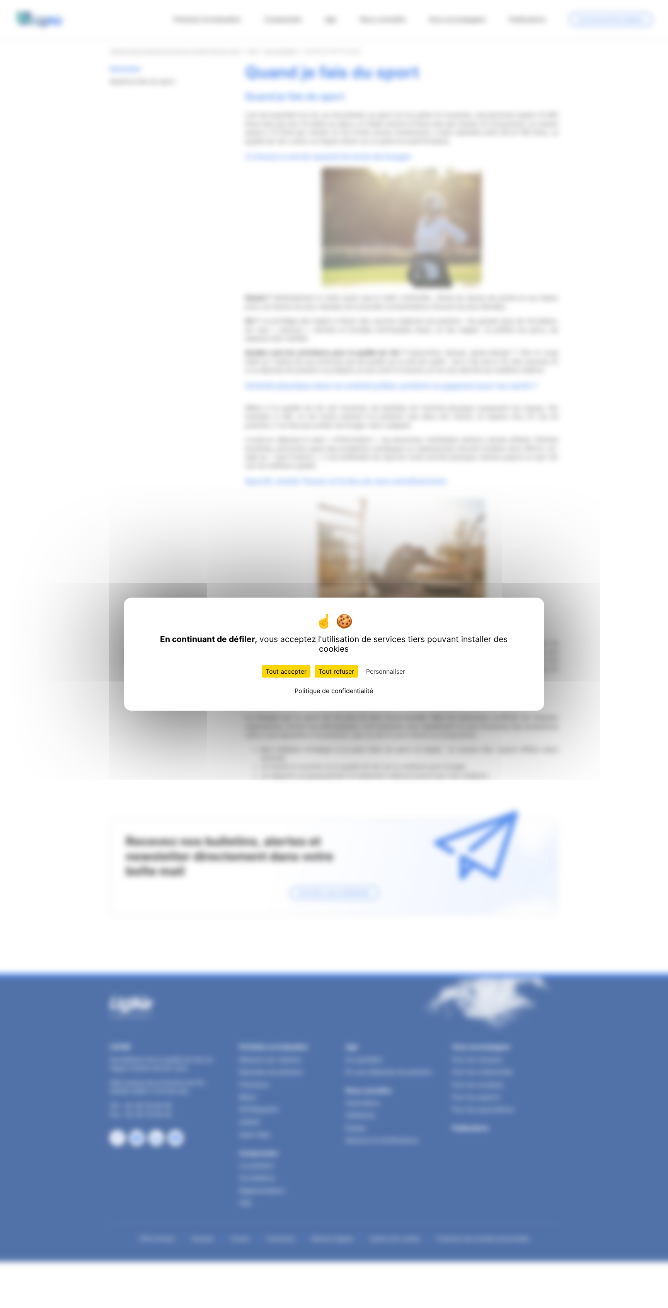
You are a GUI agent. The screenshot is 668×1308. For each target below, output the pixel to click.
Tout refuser (336, 671)
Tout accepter (286, 671)
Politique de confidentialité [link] (334, 691)
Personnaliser (385, 671)
